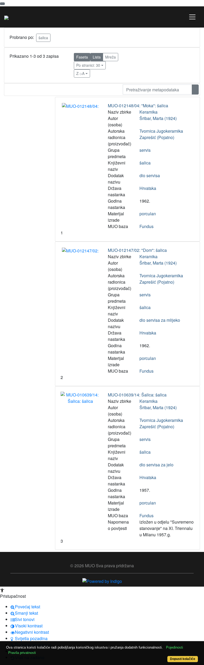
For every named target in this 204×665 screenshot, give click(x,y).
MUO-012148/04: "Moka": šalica (138, 105)
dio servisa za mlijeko (159, 320)
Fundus (146, 226)
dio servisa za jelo (156, 465)
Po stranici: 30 (88, 65)
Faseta (82, 57)
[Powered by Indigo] (102, 581)
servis (145, 150)
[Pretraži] (195, 89)
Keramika (148, 112)
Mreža (110, 57)
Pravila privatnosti (22, 653)
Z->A (80, 73)
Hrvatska (147, 188)
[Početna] (6, 17)
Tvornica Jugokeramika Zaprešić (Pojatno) (161, 134)
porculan (147, 214)
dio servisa (149, 175)
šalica (43, 37)
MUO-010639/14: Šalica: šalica (137, 395)
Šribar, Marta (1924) (158, 118)
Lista (97, 57)
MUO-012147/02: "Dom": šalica (137, 250)
